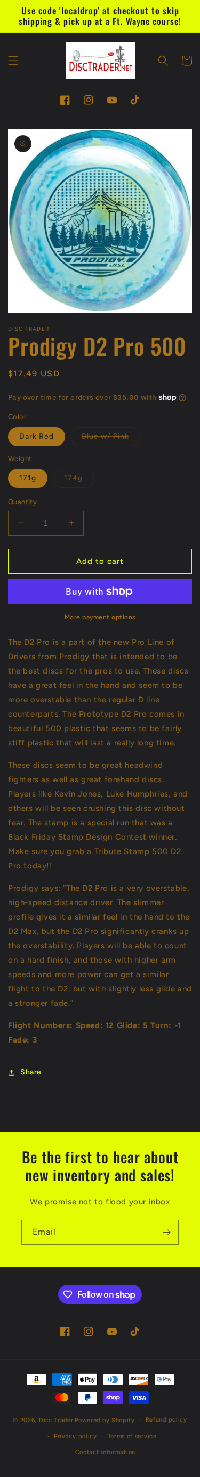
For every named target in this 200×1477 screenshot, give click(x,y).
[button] (13, 60)
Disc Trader (56, 1420)
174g (79, 480)
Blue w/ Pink (111, 438)
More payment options (100, 617)
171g (27, 477)
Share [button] (31, 1072)
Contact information (105, 1452)
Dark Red (36, 436)
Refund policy (166, 1419)
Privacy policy (75, 1436)
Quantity (22, 502)
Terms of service (132, 1436)
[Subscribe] (166, 1232)
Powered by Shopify (105, 1420)
